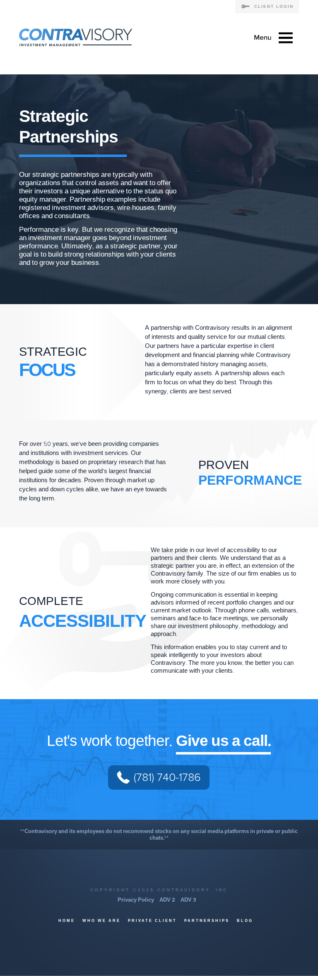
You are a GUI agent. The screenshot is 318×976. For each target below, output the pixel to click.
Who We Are (101, 921)
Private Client (152, 921)
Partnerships (206, 921)
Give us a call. (223, 741)
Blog (245, 921)
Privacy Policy (136, 900)
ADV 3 (188, 900)
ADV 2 (167, 900)
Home (66, 921)
